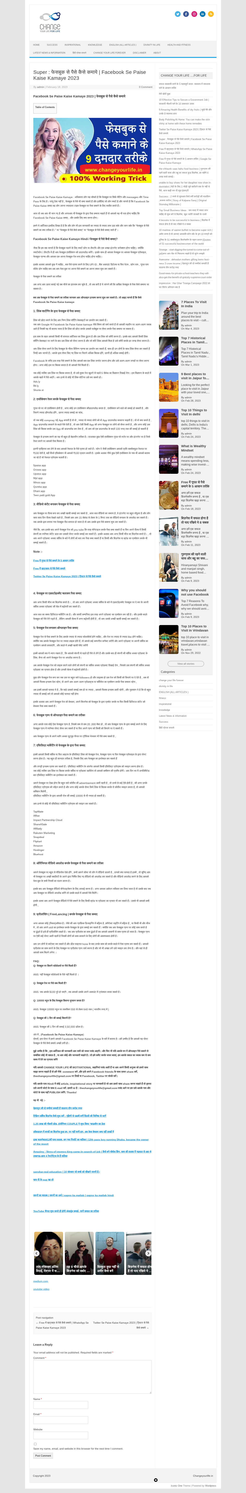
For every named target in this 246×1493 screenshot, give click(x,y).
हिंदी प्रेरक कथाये (79, 53)
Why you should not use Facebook (64, 6)
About (157, 53)
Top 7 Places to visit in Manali (105, 8)
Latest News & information (49, 53)
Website (38, 1429)
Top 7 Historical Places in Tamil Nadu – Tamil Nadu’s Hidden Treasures (163, 8)
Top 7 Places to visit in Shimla (34, 8)
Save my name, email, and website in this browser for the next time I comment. (78, 1448)
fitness (162, 698)
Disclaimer (139, 53)
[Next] (148, 1253)
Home (36, 45)
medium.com (40, 1281)
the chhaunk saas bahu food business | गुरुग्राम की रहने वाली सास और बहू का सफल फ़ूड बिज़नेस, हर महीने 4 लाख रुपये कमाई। (185, 172)
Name (37, 1399)
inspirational (73, 45)
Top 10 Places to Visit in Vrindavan (174, 3)
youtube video (41, 1289)
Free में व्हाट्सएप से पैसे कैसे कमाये (49, 568)
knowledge (95, 45)
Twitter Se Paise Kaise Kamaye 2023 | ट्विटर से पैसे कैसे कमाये (67, 576)
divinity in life (152, 45)
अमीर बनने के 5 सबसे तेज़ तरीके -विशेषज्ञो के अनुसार (208, 3)
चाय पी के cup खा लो (43, 1179)
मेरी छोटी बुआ (164, 94)
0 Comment (145, 87)
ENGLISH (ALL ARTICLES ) (122, 45)
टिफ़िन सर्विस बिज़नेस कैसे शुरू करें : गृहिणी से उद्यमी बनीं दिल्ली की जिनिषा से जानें (69, 1115)
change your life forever (109, 53)
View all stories (185, 663)
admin (40, 87)
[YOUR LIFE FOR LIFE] (50, 34)
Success (52, 45)
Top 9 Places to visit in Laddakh (198, 6)
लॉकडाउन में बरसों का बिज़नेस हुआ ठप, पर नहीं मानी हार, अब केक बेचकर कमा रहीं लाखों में (73, 1131)
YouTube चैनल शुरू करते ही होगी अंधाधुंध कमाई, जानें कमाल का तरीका (66, 1211)
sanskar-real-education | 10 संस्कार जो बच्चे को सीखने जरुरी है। (66, 1171)
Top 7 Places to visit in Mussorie (70, 8)
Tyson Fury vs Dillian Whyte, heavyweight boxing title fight (147, 6)
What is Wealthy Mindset (99, 6)
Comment (39, 1357)
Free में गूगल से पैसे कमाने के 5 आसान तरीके (53, 560)
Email (37, 1414)
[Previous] (36, 1253)
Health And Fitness (179, 45)
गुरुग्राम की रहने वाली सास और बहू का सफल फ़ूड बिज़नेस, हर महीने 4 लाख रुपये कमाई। (74, 3)
